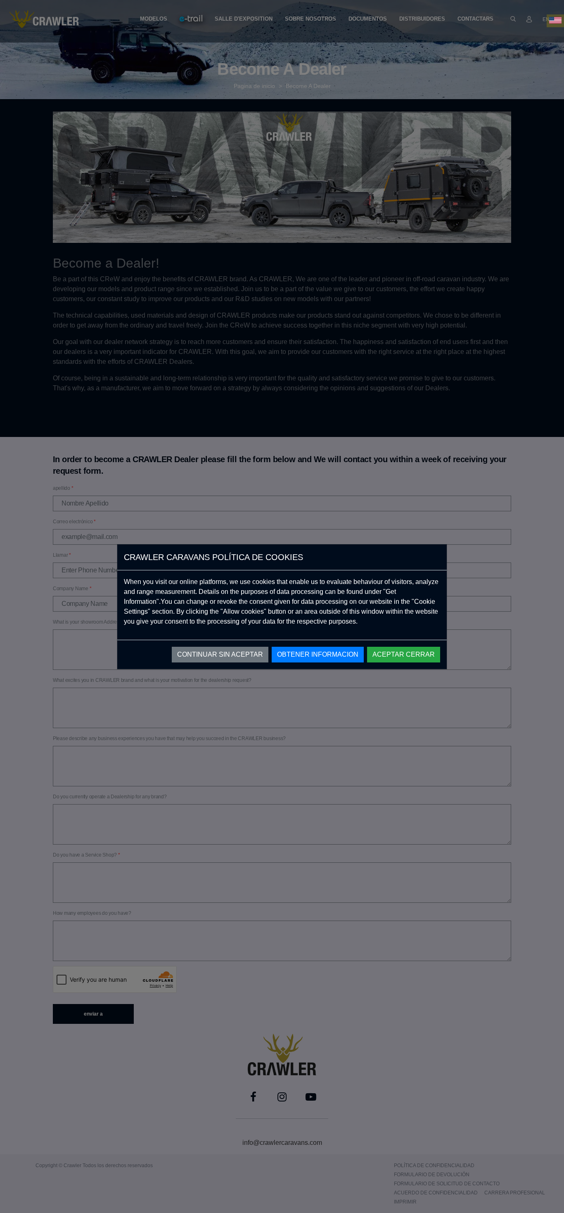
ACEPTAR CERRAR (403, 654)
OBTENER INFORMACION (317, 654)
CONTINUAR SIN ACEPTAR (220, 654)
